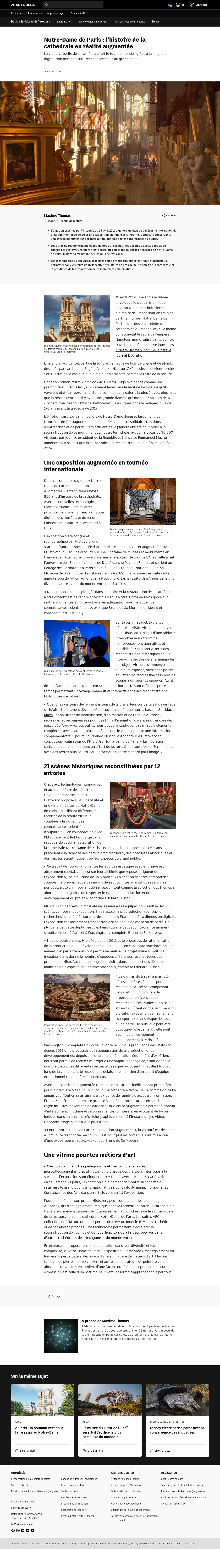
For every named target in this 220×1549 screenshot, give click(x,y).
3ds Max (165, 709)
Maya (48, 714)
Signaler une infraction (63, 1543)
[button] (25, 1451)
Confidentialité (18, 1543)
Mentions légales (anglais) (125, 1543)
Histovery (82, 541)
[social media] (22, 1530)
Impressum (189, 1543)
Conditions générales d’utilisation (93, 1543)
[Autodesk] (23, 4)
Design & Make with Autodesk (30, 22)
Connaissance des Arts (62, 1192)
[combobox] (73, 4)
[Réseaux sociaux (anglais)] (22, 1530)
